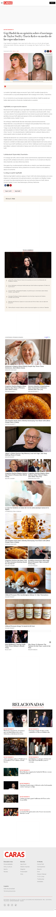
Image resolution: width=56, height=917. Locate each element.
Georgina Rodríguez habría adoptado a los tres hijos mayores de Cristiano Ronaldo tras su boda (27, 297)
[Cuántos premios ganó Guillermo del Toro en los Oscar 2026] (11, 799)
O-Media (40, 861)
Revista (52, 2)
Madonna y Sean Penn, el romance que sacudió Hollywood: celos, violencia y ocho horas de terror (14, 732)
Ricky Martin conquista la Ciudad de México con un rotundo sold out (35, 772)
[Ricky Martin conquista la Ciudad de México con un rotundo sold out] (11, 772)
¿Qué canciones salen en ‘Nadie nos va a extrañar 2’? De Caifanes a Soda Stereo (15, 760)
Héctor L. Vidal (16, 51)
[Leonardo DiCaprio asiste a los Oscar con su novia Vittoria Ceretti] (11, 812)
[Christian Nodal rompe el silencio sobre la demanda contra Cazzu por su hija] (11, 785)
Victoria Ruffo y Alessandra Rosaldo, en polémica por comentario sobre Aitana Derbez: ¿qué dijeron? (28, 291)
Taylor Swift (8, 191)
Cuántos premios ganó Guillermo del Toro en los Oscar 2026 (35, 799)
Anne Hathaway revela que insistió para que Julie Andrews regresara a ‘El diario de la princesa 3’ (29, 286)
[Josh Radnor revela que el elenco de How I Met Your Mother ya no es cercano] (40, 746)
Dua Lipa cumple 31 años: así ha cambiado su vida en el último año (39, 731)
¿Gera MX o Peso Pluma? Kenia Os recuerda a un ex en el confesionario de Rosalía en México (27, 280)
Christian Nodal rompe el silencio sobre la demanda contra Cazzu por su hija (36, 786)
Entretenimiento (9, 29)
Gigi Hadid (17, 191)
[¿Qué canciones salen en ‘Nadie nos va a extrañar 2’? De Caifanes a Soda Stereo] (15, 746)
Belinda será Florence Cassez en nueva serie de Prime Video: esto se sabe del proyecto (28, 302)
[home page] (8, 2)
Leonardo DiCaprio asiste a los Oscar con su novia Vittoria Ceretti (35, 812)
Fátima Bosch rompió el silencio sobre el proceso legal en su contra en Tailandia (28, 307)
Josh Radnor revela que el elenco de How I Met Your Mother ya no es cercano (40, 760)
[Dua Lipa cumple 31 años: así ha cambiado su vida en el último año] (40, 718)
